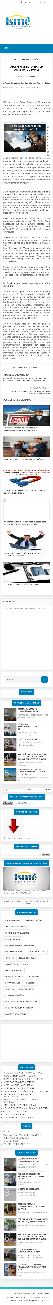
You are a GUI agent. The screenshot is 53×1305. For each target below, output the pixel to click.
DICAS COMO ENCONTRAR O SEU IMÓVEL (23, 1073)
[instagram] (40, 2)
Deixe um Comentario (26, 76)
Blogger (26, 904)
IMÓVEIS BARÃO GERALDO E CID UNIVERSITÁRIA (19, 1095)
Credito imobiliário (13, 920)
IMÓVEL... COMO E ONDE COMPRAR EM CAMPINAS (22, 1101)
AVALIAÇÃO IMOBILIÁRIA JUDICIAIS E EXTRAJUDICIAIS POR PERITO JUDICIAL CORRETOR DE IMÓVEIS (32, 756)
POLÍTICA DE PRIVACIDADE (16, 1144)
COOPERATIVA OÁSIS (14, 995)
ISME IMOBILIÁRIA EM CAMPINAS (19, 1105)
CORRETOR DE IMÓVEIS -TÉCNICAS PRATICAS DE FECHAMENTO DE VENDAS (23, 554)
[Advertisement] (26, 1042)
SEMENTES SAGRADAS (14, 1114)
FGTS (25, 964)
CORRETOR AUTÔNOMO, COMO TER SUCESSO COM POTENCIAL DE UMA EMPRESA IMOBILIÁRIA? (25, 523)
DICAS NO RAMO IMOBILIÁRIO (18, 1085)
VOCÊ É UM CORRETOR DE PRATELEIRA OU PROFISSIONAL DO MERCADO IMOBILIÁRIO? (21, 429)
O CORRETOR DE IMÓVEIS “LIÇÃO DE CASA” (21, 585)
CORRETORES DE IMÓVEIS (28, 367)
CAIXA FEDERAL (12, 964)
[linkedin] (33, 2)
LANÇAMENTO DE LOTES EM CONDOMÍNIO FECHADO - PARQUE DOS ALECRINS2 (32, 772)
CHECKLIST (30, 983)
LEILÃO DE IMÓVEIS (27, 958)
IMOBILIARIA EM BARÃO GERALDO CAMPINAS (25, 1091)
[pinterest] (44, 2)
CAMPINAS (10, 958)
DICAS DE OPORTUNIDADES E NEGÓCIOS (23, 1079)
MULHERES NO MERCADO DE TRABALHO (22, 977)
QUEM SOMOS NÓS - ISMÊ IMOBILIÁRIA (22, 1135)
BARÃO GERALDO (13, 983)
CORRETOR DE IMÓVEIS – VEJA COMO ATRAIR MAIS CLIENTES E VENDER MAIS (24, 492)
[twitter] (25, 2)
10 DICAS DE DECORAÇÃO (28, 1189)
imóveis (17, 83)
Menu (6, 48)
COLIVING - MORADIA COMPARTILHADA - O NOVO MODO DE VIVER (32, 1206)
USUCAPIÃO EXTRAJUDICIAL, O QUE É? (27, 726)
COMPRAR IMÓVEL (26, 989)
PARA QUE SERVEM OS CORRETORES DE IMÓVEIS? (24, 459)
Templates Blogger (36, 1301)
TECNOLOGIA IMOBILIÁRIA (16, 927)
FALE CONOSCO (11, 1141)
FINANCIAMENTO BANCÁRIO (17, 933)
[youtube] (29, 2)
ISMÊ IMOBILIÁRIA (12, 939)
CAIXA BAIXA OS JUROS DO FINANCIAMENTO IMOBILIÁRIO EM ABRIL (32, 1267)
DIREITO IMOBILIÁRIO (37, 952)
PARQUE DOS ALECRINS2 (16, 1014)
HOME (6, 1132)
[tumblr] (37, 2)
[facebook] (21, 2)
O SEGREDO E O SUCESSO (15, 1111)
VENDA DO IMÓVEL (34, 920)
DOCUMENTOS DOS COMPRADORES (21, 1002)
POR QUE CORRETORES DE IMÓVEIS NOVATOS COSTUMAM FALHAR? (31, 1176)
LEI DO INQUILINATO (14, 970)
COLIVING (9, 989)
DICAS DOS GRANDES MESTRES (18, 1082)
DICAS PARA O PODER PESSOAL (18, 1088)
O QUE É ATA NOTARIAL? (28, 739)
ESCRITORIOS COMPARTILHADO (19, 1008)
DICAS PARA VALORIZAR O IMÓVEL (20, 945)
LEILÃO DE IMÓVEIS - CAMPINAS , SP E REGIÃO (26, 1108)
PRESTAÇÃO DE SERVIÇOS (16, 1138)
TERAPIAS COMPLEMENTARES (18, 1117)
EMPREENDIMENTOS (14, 952)
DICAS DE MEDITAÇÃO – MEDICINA (20, 1076)
